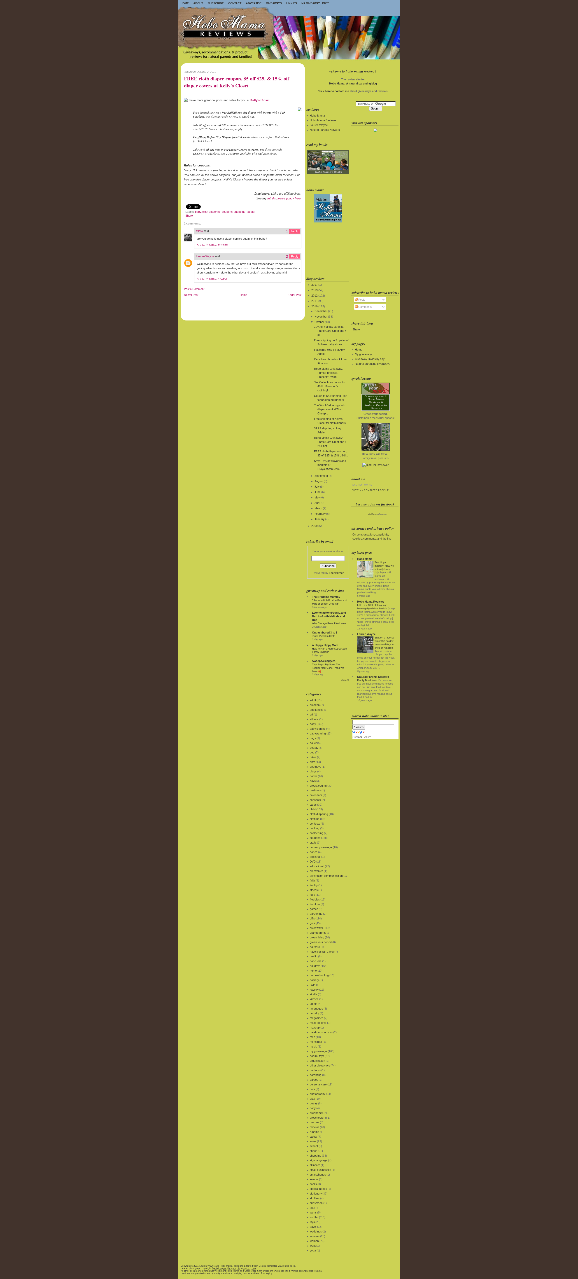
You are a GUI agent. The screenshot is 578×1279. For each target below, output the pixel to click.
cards (313, 804)
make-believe (318, 1022)
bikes (313, 757)
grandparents (318, 932)
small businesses (320, 1169)
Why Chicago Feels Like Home (329, 623)
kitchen (314, 999)
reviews (314, 1127)
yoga (313, 1250)
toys (312, 1222)
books (313, 776)
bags (313, 738)
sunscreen (316, 1203)
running (314, 1132)
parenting (316, 1075)
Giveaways (274, 3)
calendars (316, 795)
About (198, 3)
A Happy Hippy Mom (325, 645)
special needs (318, 1188)
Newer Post (191, 295)
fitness (314, 890)
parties (314, 1079)
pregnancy (316, 1113)
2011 (314, 301)
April (317, 503)
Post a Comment (194, 289)
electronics (316, 871)
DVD (313, 861)
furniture (315, 904)
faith (312, 880)
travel (313, 1226)
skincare (315, 1165)
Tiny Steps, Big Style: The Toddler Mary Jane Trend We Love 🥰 (328, 668)
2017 (314, 284)
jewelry (314, 989)
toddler (251, 211)
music (313, 1046)
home (313, 970)
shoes (313, 1151)
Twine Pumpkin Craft (323, 636)
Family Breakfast (366, 680)
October (319, 322)
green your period (321, 942)
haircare (315, 947)
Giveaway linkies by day (370, 359)
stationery (316, 1193)
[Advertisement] (327, 249)
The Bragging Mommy (326, 597)
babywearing (318, 733)
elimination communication (326, 875)
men (312, 1037)
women (314, 1241)
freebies (315, 899)
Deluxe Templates (268, 1266)
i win (312, 985)
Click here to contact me (333, 91)
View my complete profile (370, 490)
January (319, 519)
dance (313, 852)
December (321, 311)
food (312, 894)
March (318, 508)
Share (189, 215)
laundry (314, 1013)
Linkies (291, 3)
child (313, 809)
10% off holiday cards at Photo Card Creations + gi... (330, 331)
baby (198, 211)
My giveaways (363, 354)
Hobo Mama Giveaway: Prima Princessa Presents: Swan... (328, 373)
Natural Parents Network (325, 129)
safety (313, 1136)
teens (313, 1212)
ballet (313, 743)
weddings (316, 1231)
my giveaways (318, 1051)
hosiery (314, 980)
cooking (314, 828)
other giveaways (320, 1065)
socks (313, 1184)
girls (312, 923)
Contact (234, 3)
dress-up (315, 856)
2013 (314, 290)
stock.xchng (249, 1268)
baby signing (318, 728)
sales (313, 1141)
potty (313, 1108)
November (321, 316)
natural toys (317, 1056)
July (317, 486)
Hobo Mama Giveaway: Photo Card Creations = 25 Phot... (330, 442)
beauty (314, 747)
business (315, 790)
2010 (314, 306)
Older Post (295, 295)
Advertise (253, 3)
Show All (345, 680)
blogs (313, 771)
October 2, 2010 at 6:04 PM (212, 279)
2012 (314, 295)
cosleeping (316, 833)
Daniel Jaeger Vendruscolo (226, 1268)
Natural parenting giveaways (372, 363)
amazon (315, 705)
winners (314, 1236)
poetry (313, 1103)
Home (185, 3)
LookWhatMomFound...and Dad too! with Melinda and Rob (329, 616)
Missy (199, 231)
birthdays (315, 766)
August (319, 481)
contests (315, 823)
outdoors (315, 1070)
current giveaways (321, 847)
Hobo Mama (317, 115)
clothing (314, 819)
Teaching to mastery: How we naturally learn (384, 566)
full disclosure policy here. (284, 198)
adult (313, 700)
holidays (315, 966)
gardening (316, 913)
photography (317, 1094)
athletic (314, 719)
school (314, 1146)
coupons (227, 211)
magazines (316, 1018)
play (312, 1098)
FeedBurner (336, 573)
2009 (314, 526)
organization (317, 1060)
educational (317, 866)
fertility (314, 885)
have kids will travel (322, 951)
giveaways (316, 928)
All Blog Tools (288, 1266)
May (317, 497)
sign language (318, 1160)
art (311, 714)
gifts (312, 918)
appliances (316, 709)
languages (316, 1008)
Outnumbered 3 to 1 (324, 632)
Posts (361, 299)
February (320, 513)
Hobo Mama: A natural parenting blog (353, 83)
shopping (239, 211)
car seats (315, 800)
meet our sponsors (321, 1032)
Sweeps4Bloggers (324, 661)
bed (312, 752)
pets (312, 1089)
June (318, 492)
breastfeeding (318, 785)
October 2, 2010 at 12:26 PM (212, 245)
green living (317, 937)
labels (313, 1003)
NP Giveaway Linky (315, 3)
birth (312, 762)
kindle (313, 994)
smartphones (318, 1174)
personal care (318, 1084)
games (314, 909)
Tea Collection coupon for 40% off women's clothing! (329, 386)
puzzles (314, 1122)
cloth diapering (211, 211)
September (321, 475)
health (313, 956)
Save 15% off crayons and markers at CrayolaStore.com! (330, 465)
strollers (314, 1198)
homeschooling (319, 975)
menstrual (316, 1041)
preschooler (317, 1117)
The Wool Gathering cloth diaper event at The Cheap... (329, 409)
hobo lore (316, 961)
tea (312, 1207)
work (313, 1245)
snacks (314, 1179)
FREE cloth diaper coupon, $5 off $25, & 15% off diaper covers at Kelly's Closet (236, 82)
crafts (313, 842)
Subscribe (215, 3)
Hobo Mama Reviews (323, 120)
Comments (365, 307)
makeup (315, 1027)
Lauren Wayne (205, 256)
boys (313, 781)
